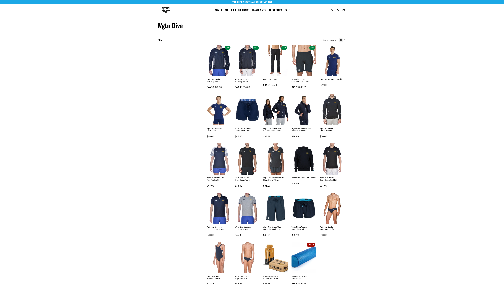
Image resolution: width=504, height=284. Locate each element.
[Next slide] (229, 60)
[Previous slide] (209, 60)
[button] (333, 40)
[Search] (332, 10)
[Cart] (343, 10)
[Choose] (227, 72)
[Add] (227, 269)
